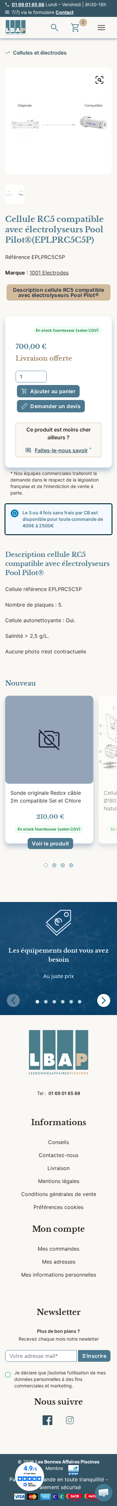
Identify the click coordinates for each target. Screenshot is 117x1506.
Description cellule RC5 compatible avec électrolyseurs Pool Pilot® (58, 292)
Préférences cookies (58, 1207)
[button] (46, 865)
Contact (64, 12)
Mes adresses (58, 1261)
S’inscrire (94, 1356)
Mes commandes (58, 1248)
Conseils (58, 1142)
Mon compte (58, 1229)
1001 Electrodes (49, 272)
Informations (58, 1122)
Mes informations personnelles (58, 1274)
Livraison (58, 1168)
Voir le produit (50, 843)
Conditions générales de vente (58, 1194)
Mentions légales (58, 1181)
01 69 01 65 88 (28, 4)
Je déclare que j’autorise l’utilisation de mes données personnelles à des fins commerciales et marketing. (60, 1379)
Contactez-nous (58, 1155)
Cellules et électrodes (40, 52)
